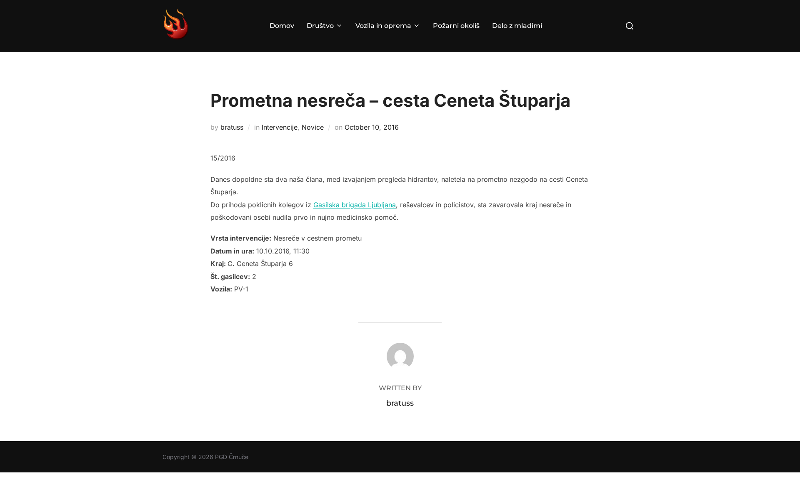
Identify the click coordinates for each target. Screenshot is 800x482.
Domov (282, 26)
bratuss (231, 127)
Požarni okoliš (456, 26)
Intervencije (280, 127)
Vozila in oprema (383, 26)
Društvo (320, 26)
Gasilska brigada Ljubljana (354, 205)
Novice (313, 127)
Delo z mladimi (517, 26)
